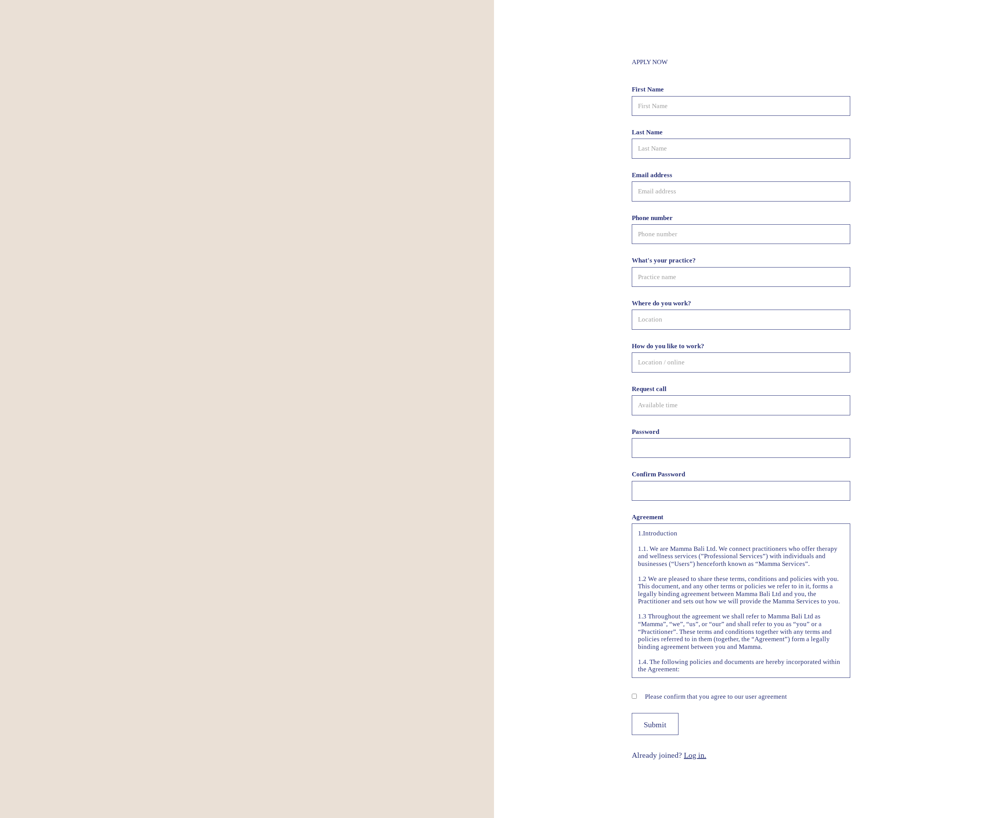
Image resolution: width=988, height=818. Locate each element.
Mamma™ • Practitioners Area (55, 16)
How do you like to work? (668, 346)
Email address (652, 175)
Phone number (652, 218)
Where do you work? (661, 303)
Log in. (695, 755)
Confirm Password (658, 474)
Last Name (647, 132)
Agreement (647, 517)
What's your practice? (664, 260)
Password (645, 431)
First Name (648, 89)
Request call (649, 389)
